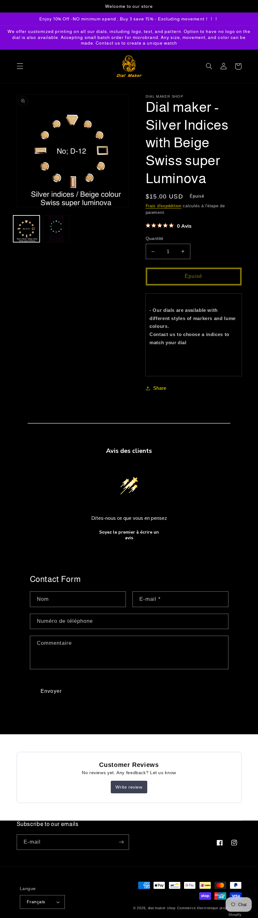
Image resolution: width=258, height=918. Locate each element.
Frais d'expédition (164, 206)
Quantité (155, 238)
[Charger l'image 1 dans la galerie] (26, 228)
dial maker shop (162, 908)
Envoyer (51, 691)
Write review (128, 787)
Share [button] (159, 388)
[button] (20, 66)
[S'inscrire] (121, 842)
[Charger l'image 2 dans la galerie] (56, 228)
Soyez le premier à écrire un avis (129, 535)
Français (36, 901)
